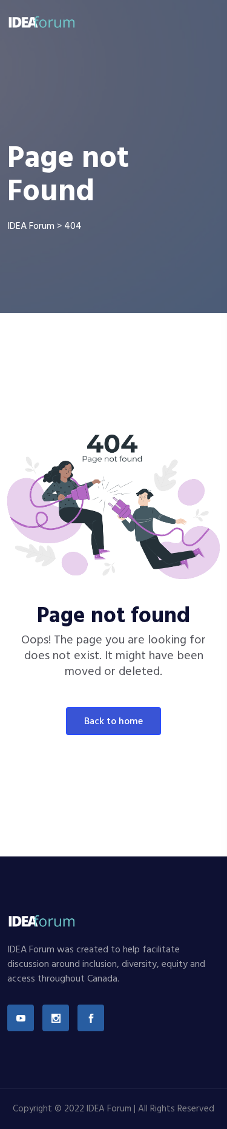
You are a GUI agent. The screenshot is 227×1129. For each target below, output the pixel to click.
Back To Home (113, 722)
